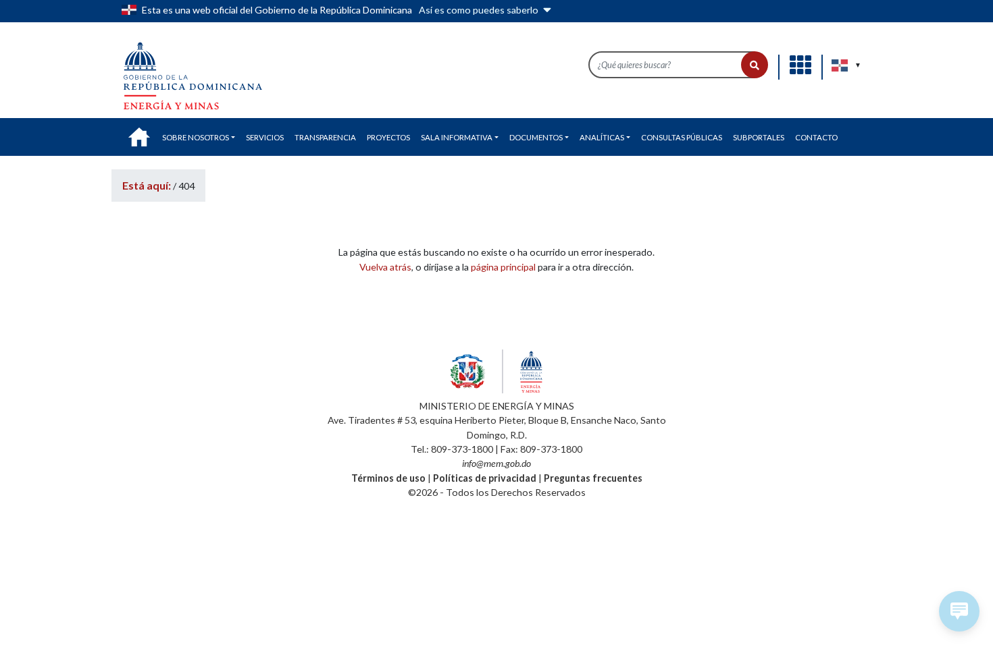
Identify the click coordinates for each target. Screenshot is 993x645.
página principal (503, 267)
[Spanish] (840, 65)
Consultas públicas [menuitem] (681, 137)
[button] (754, 64)
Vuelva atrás (385, 267)
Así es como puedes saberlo (479, 10)
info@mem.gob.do (496, 463)
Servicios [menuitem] (265, 137)
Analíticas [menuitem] (602, 137)
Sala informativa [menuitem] (456, 137)
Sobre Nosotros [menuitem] (195, 137)
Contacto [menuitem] (816, 137)
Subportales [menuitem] (758, 137)
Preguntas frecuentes (593, 478)
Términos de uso (388, 478)
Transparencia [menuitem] (325, 137)
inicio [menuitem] (139, 137)
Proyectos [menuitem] (388, 137)
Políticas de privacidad (484, 478)
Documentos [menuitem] (536, 137)
